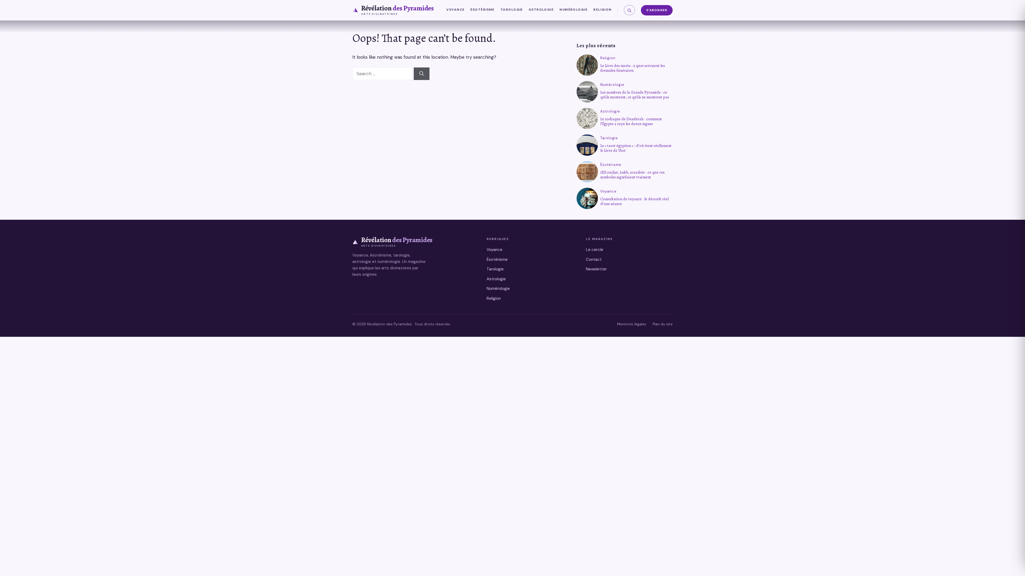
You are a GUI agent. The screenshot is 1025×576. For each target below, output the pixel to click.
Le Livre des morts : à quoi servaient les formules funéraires (632, 68)
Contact (594, 259)
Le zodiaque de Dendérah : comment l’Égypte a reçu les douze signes (631, 121)
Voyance (455, 9)
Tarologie (511, 9)
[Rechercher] (629, 10)
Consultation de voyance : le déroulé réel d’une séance (634, 201)
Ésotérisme (482, 9)
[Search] (421, 73)
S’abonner (656, 10)
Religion (602, 9)
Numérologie (573, 9)
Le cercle (594, 249)
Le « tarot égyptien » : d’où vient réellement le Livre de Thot (636, 148)
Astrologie (541, 9)
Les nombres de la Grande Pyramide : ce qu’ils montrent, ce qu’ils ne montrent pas (634, 95)
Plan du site (663, 324)
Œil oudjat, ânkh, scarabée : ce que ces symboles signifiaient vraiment (632, 175)
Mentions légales (631, 324)
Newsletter (596, 269)
